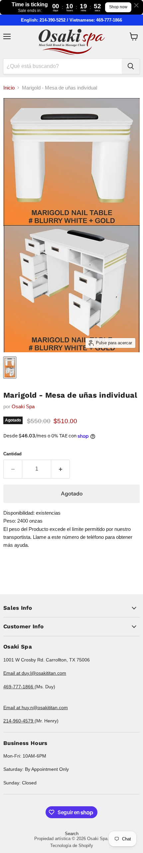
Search (71, 833)
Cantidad (12, 453)
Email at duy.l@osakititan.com (34, 673)
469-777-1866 (19, 686)
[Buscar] (131, 66)
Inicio (9, 87)
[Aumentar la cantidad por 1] (60, 469)
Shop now (118, 7)
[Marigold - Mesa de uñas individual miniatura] (10, 367)
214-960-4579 (19, 720)
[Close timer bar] (136, 5)
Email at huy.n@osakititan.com (35, 707)
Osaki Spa (23, 406)
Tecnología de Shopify (71, 845)
